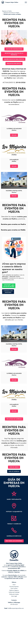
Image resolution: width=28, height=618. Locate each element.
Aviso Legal (14, 596)
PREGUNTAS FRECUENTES (14, 63)
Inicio (14, 584)
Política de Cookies (14, 594)
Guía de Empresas (14, 586)
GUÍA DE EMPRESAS (14, 471)
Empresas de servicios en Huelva (11, 12)
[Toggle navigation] (26, 2)
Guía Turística (14, 588)
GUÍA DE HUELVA (14, 467)
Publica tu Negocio (14, 590)
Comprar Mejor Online (11, 2)
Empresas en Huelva (7, 11)
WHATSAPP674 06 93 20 (7, 285)
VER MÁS (14, 135)
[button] (14, 224)
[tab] (14, 224)
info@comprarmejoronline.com (16, 608)
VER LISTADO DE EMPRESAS (14, 419)
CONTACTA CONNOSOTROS (8, 291)
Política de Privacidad (14, 592)
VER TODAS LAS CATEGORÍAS (14, 541)
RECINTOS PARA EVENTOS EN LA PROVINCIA (14, 54)
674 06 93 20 (14, 604)
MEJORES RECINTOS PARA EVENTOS (14, 59)
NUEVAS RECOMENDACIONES (14, 49)
